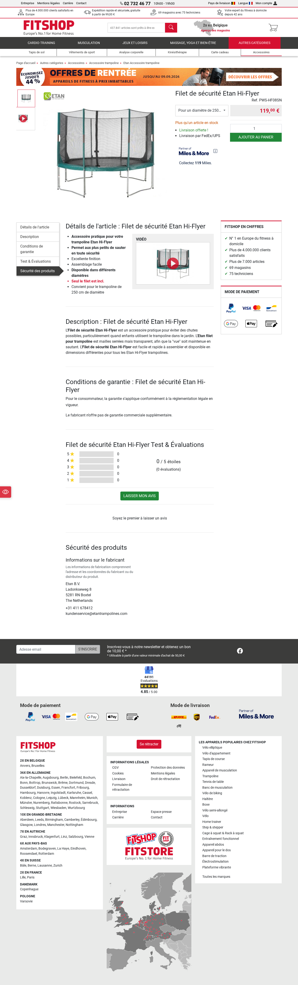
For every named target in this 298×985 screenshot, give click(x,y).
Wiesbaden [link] (58, 808)
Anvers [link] (25, 766)
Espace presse (161, 812)
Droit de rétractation (165, 779)
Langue (243, 3)
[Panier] (275, 27)
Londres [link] (40, 825)
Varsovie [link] (26, 901)
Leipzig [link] (51, 798)
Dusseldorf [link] (28, 788)
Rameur (208, 765)
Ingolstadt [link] (58, 793)
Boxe (206, 805)
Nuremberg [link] (41, 803)
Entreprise (27, 3)
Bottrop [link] (34, 783)
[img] (215, 151)
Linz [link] (64, 837)
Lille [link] (23, 877)
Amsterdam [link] (28, 849)
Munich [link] (92, 798)
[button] (26, 98)
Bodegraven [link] (47, 849)
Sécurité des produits (37, 271)
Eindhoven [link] (78, 849)
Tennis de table (213, 782)
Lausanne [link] (44, 866)
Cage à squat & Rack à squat (223, 833)
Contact (81, 3)
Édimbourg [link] (89, 820)
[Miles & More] (256, 714)
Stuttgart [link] (42, 808)
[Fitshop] (48, 27)
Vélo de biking (212, 793)
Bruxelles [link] (37, 766)
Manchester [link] (55, 825)
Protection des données (168, 768)
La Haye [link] (63, 849)
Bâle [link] (23, 866)
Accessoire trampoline (104, 63)
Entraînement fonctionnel (220, 839)
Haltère (207, 799)
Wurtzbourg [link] (76, 808)
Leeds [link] (39, 820)
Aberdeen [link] (27, 820)
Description (29, 237)
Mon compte (264, 3)
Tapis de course (213, 759)
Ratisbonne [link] (59, 803)
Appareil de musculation (219, 770)
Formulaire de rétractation (122, 787)
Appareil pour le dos (216, 850)
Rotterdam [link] (46, 854)
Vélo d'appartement (216, 753)
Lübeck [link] (63, 798)
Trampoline (210, 776)
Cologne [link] (39, 798)
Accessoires (76, 63)
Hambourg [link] (28, 793)
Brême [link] (63, 783)
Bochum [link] (89, 778)
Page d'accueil (25, 63)
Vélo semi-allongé (214, 810)
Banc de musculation (217, 788)
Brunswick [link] (49, 783)
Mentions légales (48, 3)
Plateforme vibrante (216, 867)
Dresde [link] (90, 783)
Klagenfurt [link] (52, 837)
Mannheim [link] (77, 798)
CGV (115, 768)
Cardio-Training (41, 43)
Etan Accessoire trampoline (141, 63)
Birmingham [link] (54, 820)
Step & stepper (212, 827)
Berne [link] (32, 866)
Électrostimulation (215, 862)
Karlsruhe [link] (74, 793)
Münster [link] (26, 803)
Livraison (118, 779)
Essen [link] (55, 788)
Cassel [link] (87, 793)
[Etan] (54, 96)
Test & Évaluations (35, 261)
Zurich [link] (57, 866)
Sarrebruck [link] (90, 803)
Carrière (68, 3)
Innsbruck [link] (35, 837)
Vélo (205, 816)
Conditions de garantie (31, 249)
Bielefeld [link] (76, 778)
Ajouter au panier (255, 137)
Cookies (118, 773)
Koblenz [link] (26, 798)
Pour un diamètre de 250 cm (201, 110)
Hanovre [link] (43, 793)
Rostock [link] (75, 803)
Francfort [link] (68, 788)
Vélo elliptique (212, 748)
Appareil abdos (213, 845)
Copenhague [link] (29, 889)
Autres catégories (254, 43)
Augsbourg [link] (51, 778)
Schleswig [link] (27, 808)
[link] (231, 308)
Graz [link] (23, 837)
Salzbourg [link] (75, 837)
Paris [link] (30, 877)
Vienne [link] (89, 837)
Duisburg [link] (43, 788)
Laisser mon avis (139, 496)
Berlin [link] (64, 778)
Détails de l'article (34, 227)
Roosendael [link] (28, 854)
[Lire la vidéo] (172, 263)
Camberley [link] (71, 820)
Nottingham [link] (74, 825)
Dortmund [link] (76, 783)
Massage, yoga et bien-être (193, 43)
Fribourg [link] (83, 788)
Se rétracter (149, 744)
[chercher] (171, 28)
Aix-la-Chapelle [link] (30, 778)
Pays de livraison (219, 3)
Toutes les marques (216, 877)
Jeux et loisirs (134, 43)
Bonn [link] (24, 783)
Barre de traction (214, 856)
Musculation (89, 43)
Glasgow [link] (26, 825)
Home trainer (211, 822)
